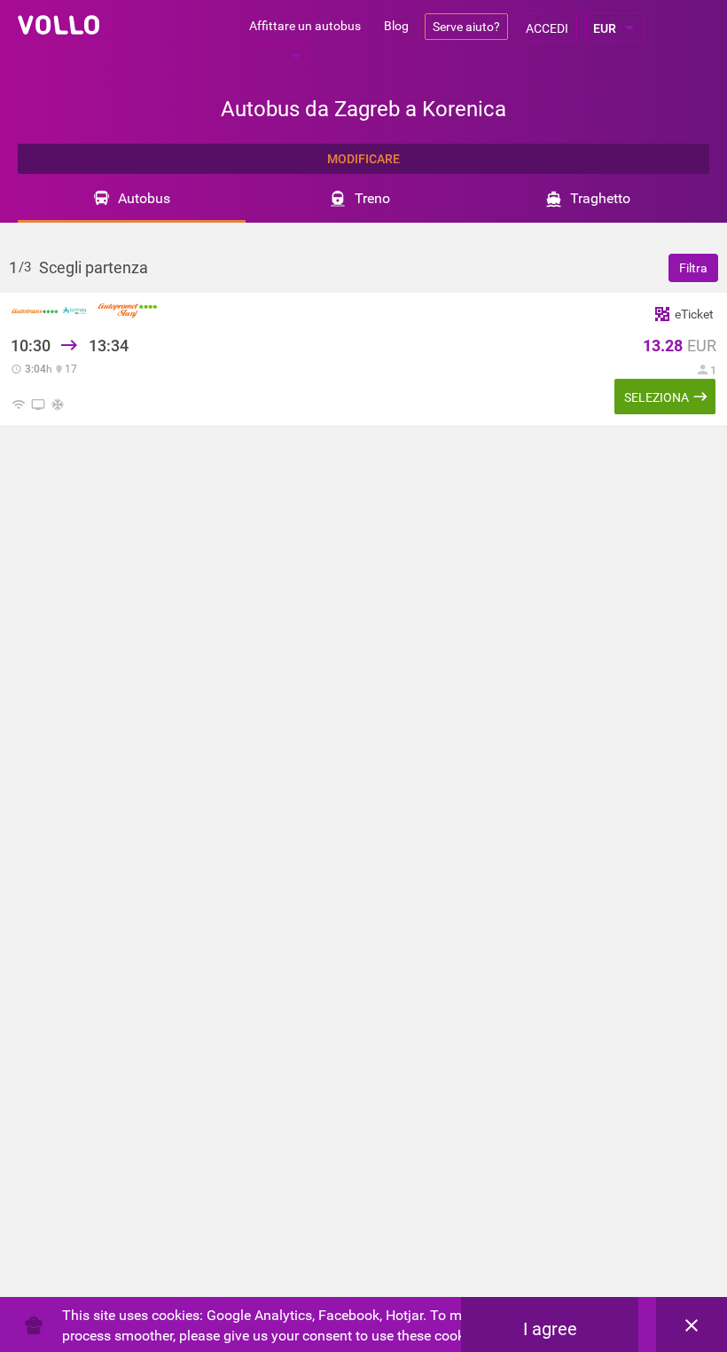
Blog (396, 26)
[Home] (58, 25)
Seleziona (656, 397)
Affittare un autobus (305, 26)
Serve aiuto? (466, 27)
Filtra (693, 268)
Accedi (547, 28)
